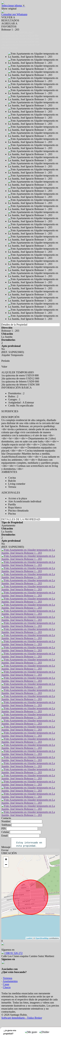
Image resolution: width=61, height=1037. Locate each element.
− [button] (6, 864)
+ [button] (6, 859)
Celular (5, 832)
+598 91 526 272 (13, 953)
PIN (3, 828)
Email (4, 835)
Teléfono (6, 824)
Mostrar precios (9, 47)
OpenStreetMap (41, 938)
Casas (6, 984)
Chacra (7, 987)
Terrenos (7, 978)
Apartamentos (10, 981)
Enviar (4, 850)
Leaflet (29, 938)
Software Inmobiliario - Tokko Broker (21, 1017)
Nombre (5, 821)
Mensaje (5, 847)
